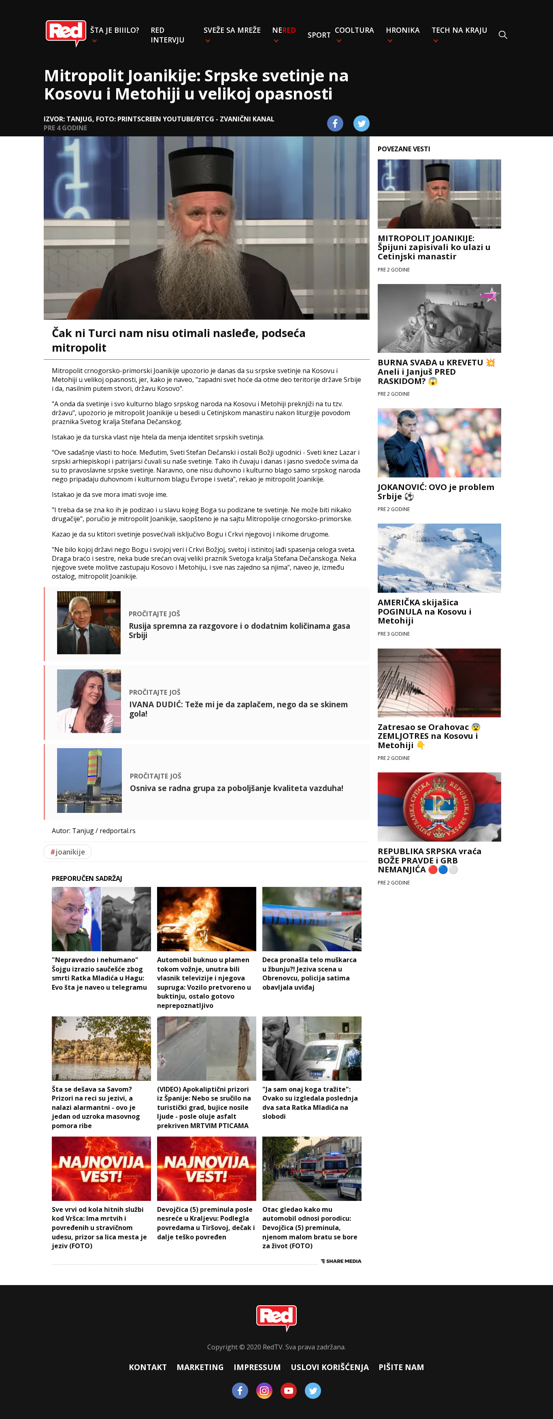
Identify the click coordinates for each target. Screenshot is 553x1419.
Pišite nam (401, 1367)
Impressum (257, 1367)
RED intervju (168, 35)
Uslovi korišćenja (330, 1367)
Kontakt (148, 1367)
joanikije (67, 852)
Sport (319, 35)
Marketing (200, 1367)
